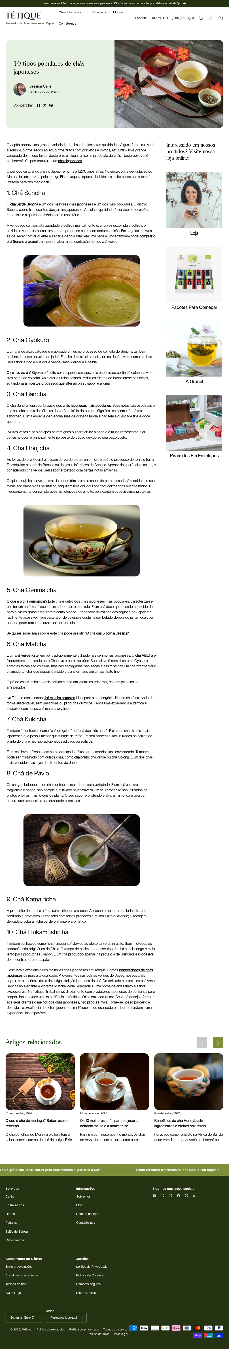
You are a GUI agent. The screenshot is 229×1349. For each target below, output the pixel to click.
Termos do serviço (115, 1329)
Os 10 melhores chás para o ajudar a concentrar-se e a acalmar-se (109, 1123)
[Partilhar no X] (45, 105)
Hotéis (10, 1214)
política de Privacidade (92, 1266)
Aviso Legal (13, 1293)
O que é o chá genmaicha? (27, 601)
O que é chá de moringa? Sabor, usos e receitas (37, 1123)
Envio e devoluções (19, 1266)
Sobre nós (83, 1196)
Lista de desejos (87, 1214)
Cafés (10, 1196)
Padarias (11, 1222)
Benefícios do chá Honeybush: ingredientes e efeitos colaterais (180, 1123)
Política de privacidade (84, 1329)
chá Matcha (144, 655)
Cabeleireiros (15, 1240)
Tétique (27, 1329)
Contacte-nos (85, 1222)
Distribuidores (86, 1293)
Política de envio (99, 1334)
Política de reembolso (51, 1329)
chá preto (81, 757)
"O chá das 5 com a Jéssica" (107, 633)
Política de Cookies (89, 1275)
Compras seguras (88, 1284)
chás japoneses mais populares (87, 405)
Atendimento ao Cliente (22, 1275)
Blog (79, 1205)
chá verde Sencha (24, 204)
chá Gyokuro (36, 373)
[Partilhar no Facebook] (38, 105)
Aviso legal (121, 1334)
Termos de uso (16, 1284)
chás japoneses (70, 161)
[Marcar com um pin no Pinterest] (51, 105)
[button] (72, 12)
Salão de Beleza (17, 1231)
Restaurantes (15, 1205)
